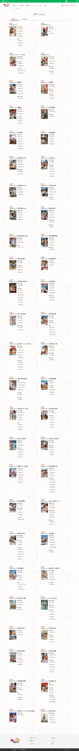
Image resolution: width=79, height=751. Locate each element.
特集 (45, 5)
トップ (14, 8)
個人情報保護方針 (22, 749)
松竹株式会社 (14, 749)
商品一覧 (27, 5)
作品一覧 (22, 5)
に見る (25, 19)
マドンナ (33, 5)
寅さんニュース (15, 5)
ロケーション (39, 5)
